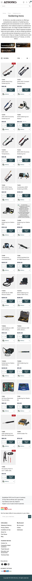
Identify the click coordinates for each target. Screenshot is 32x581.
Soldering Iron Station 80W (23, 223)
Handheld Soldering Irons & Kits (23, 44)
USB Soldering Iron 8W (22, 364)
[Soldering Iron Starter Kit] (23, 386)
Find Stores (4, 534)
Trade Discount (5, 549)
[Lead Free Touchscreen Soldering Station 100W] (8, 351)
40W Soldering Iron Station (23, 117)
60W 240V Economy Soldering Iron (23, 153)
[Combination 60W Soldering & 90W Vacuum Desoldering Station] (23, 175)
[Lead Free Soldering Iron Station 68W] (8, 210)
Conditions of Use (5, 529)
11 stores (21, 37)
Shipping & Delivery (6, 525)
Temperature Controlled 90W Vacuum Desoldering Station (8, 258)
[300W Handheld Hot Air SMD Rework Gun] (23, 246)
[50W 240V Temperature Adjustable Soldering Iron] (8, 140)
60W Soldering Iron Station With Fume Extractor (23, 294)
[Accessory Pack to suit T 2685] (8, 457)
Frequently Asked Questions (6, 546)
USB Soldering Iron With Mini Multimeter (8, 434)
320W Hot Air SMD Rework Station (7, 293)
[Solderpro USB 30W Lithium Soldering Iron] (8, 316)
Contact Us (4, 543)
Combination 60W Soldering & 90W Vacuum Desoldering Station (23, 188)
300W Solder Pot (22, 433)
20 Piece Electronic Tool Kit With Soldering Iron (7, 399)
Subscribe (29, 516)
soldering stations (26, 31)
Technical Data (5, 555)
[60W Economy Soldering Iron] (23, 140)
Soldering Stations (6, 50)
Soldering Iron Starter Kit (23, 399)
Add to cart (11, 90)
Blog (2, 536)
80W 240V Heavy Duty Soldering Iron (7, 188)
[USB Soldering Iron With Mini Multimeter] (8, 422)
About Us (3, 532)
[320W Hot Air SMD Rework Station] (8, 281)
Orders (19, 527)
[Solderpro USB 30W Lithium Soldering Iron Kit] (23, 316)
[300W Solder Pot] (23, 422)
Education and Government (5, 551)
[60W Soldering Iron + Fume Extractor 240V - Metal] (23, 281)
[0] (30, 2)
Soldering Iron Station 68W (8, 223)
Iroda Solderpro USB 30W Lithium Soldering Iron (8, 329)
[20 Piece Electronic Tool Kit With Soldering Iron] (8, 386)
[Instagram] (8, 564)
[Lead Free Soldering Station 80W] (23, 210)
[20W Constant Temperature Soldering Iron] (23, 70)
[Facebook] (2, 564)
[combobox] (16, 6)
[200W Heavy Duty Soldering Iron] (8, 70)
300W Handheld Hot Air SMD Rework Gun (23, 258)
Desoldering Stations (7, 45)
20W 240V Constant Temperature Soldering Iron (23, 82)
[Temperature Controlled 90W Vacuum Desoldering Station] (8, 246)
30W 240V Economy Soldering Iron (8, 117)
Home (4, 13)
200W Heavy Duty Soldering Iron (7, 82)
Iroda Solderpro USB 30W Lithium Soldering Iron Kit (23, 329)
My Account (20, 525)
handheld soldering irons (8, 29)
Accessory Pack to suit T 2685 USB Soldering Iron (7, 470)
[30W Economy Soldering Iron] (8, 105)
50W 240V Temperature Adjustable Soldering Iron (8, 153)
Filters (6, 58)
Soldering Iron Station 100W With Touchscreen (8, 364)
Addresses (20, 529)
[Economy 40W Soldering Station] (23, 105)
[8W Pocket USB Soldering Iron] (23, 351)
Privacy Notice (5, 527)
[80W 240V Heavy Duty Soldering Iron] (8, 175)
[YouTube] (5, 564)
